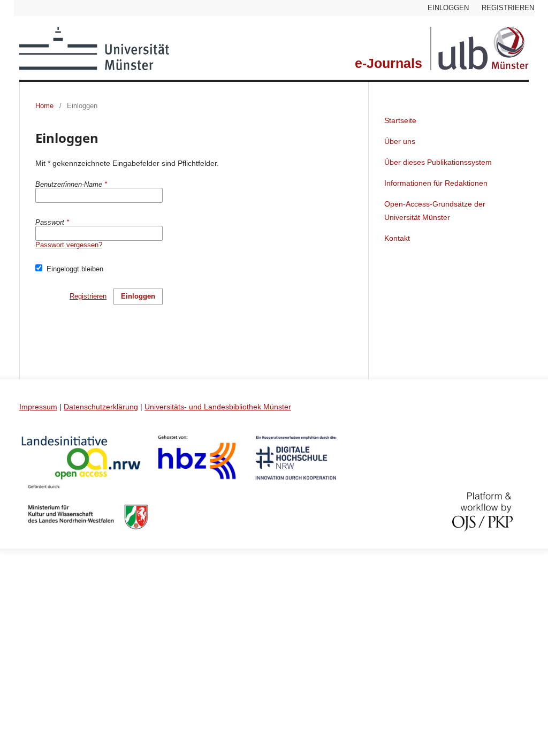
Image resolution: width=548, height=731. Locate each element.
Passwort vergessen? (68, 245)
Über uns (399, 141)
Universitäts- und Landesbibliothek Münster (217, 406)
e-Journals (388, 63)
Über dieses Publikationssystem (438, 162)
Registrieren (508, 8)
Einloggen (448, 8)
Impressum (38, 406)
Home (44, 106)
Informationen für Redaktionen (436, 183)
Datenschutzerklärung (101, 406)
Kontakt (397, 238)
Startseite (400, 120)
